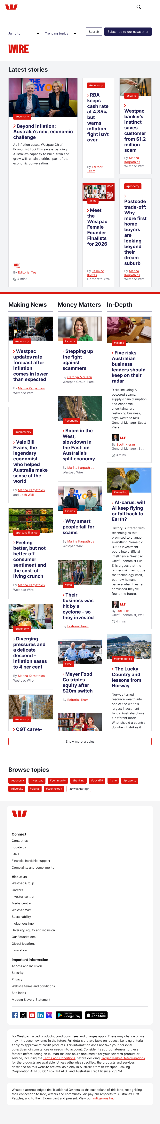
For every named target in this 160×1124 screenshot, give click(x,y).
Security (18, 973)
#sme (92, 200)
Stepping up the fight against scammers (78, 359)
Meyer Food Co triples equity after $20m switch (78, 682)
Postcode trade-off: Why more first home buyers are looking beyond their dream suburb (135, 232)
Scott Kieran (125, 444)
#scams (131, 95)
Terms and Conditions (59, 1058)
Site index (19, 993)
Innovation (19, 950)
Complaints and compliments (33, 867)
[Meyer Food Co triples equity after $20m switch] (80, 663)
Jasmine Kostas (95, 273)
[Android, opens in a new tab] (69, 1015)
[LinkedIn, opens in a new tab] (40, 1015)
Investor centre (23, 896)
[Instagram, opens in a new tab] (49, 1015)
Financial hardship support (31, 861)
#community (23, 431)
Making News (27, 304)
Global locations (23, 944)
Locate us (19, 847)
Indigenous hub (23, 923)
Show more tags (78, 788)
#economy (22, 116)
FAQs (15, 854)
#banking (78, 780)
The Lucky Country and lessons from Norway (126, 677)
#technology (54, 788)
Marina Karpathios (132, 160)
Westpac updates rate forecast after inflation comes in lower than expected (30, 365)
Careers (17, 890)
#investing (120, 492)
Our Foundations (24, 937)
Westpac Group (23, 883)
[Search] (139, 7)
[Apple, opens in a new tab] (96, 1015)
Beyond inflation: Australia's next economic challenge (43, 131)
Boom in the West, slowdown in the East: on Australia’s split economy (79, 445)
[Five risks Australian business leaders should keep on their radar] (129, 342)
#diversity (17, 788)
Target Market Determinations (123, 1058)
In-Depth (119, 304)
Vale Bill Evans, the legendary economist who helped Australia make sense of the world (30, 461)
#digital (34, 788)
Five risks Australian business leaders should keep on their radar (129, 367)
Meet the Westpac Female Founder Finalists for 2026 (97, 227)
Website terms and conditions (33, 986)
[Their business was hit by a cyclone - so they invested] (80, 584)
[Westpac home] (11, 7)
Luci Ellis (122, 611)
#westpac (37, 780)
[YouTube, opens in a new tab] (32, 1015)
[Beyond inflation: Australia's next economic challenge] (43, 115)
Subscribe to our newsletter (128, 32)
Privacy (17, 979)
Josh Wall (27, 495)
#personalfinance (26, 532)
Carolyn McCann (79, 377)
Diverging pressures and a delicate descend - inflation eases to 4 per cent (30, 653)
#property (132, 186)
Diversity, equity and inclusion (33, 930)
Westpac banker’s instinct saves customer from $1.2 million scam (135, 130)
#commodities (123, 658)
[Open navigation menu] (150, 7)
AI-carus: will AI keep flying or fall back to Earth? (128, 511)
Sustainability (21, 917)
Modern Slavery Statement (31, 999)
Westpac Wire (22, 910)
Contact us (20, 841)
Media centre (21, 903)
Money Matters (79, 304)
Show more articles (80, 741)
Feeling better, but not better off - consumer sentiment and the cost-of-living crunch (29, 559)
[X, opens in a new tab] (23, 1015)
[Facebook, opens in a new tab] (15, 1015)
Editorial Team (28, 272)
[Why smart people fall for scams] (80, 510)
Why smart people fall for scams (78, 526)
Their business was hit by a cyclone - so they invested (78, 606)
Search (94, 32)
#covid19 (97, 780)
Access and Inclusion (27, 966)
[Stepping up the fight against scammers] (80, 340)
